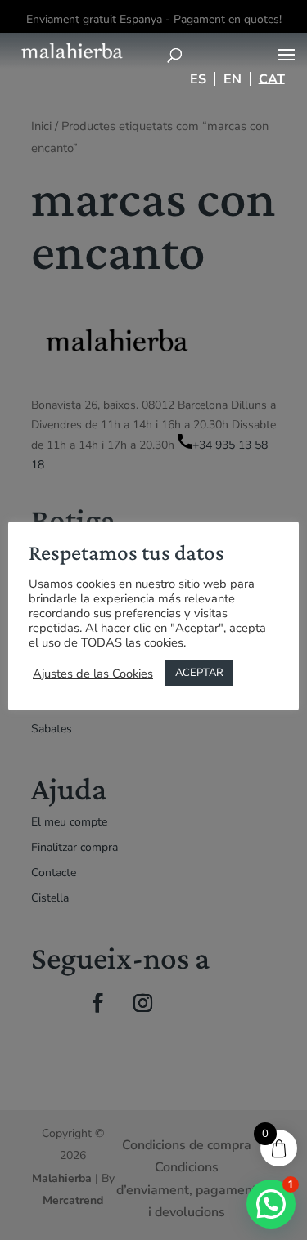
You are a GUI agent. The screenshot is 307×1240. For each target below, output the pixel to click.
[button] (271, 1204)
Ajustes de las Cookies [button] (93, 673)
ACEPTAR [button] (199, 672)
